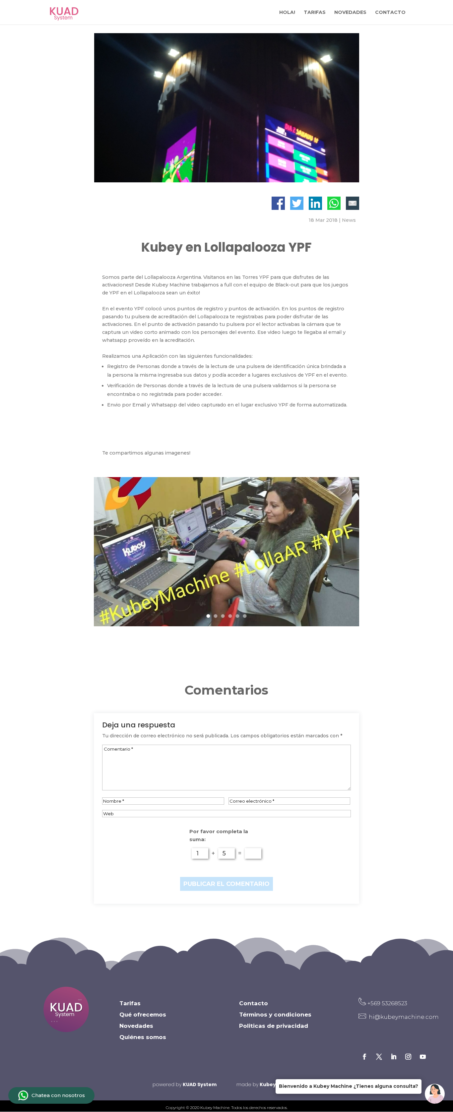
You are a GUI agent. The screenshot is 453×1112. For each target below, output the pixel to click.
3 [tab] (223, 619)
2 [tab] (216, 619)
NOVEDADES (350, 12)
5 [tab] (238, 619)
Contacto (253, 1003)
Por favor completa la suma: (218, 835)
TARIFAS (315, 12)
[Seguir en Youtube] (423, 1057)
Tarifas (130, 1003)
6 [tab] (245, 619)
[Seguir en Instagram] (408, 1057)
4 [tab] (230, 619)
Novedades (136, 1025)
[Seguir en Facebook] (364, 1057)
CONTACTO (390, 12)
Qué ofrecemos (142, 1014)
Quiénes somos (142, 1037)
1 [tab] (209, 619)
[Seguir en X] (379, 1057)
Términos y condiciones (275, 1014)
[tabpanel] (226, 551)
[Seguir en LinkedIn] (394, 1057)
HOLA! (287, 12)
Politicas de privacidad (273, 1025)
